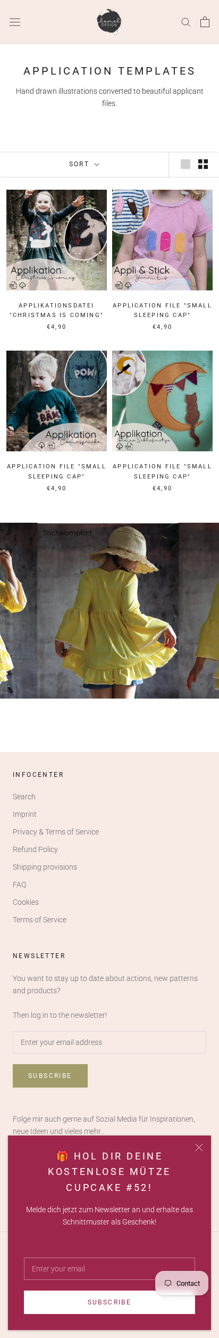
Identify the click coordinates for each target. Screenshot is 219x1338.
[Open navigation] (15, 22)
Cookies (26, 902)
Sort (80, 164)
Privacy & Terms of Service (56, 832)
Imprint (25, 814)
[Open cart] (204, 22)
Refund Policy (35, 849)
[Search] (186, 21)
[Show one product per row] (185, 164)
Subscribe (110, 1302)
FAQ (19, 884)
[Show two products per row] (203, 164)
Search (24, 796)
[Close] (199, 1148)
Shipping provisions (45, 867)
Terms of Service (39, 919)
